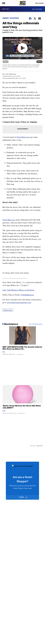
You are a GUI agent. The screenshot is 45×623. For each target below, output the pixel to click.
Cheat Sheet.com (23, 137)
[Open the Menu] (3, 3)
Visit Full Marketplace (35, 324)
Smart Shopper (11, 18)
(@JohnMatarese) (27, 294)
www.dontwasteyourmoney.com (19, 302)
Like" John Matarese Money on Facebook (18, 290)
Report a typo (8, 310)
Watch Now (39, 3)
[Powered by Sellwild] (39, 445)
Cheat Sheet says (9, 219)
